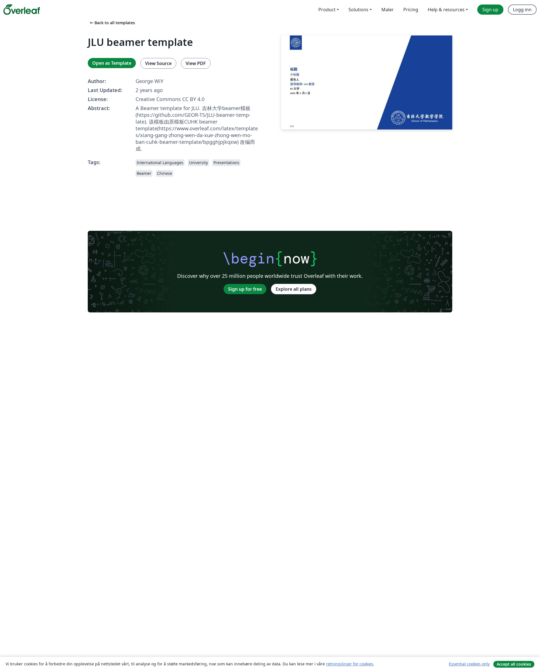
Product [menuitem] (327, 9)
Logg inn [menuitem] (522, 9)
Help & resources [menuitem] (446, 9)
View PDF (196, 63)
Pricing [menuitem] (410, 9)
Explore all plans (294, 289)
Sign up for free (245, 289)
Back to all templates (112, 22)
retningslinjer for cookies (349, 663)
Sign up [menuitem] (490, 9)
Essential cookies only (469, 663)
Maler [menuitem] (387, 9)
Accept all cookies (514, 664)
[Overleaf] (21, 9)
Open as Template (111, 63)
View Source (158, 63)
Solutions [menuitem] (358, 9)
